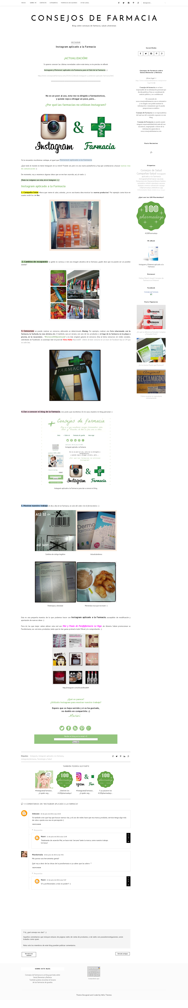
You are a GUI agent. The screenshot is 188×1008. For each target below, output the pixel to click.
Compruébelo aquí (93, 978)
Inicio (23, 3)
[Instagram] (128, 2)
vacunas (160, 179)
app (161, 188)
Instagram (75, 42)
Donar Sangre (161, 190)
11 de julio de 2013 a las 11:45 (57, 837)
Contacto (43, 3)
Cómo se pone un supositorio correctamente (151, 397)
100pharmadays (145, 188)
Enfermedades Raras (144, 190)
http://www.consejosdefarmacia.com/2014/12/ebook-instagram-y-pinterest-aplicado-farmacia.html (76, 76)
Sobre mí (33, 3)
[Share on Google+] (128, 756)
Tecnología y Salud (44, 759)
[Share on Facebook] (113, 756)
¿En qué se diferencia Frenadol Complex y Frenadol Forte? (151, 333)
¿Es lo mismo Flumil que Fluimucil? (151, 365)
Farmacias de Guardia (69, 3)
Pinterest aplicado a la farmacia (76, 159)
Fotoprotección (141, 181)
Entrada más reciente (29, 954)
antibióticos (155, 188)
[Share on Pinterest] (120, 756)
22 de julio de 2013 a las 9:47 (56, 880)
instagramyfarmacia (28, 759)
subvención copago (158, 185)
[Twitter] (123, 2)
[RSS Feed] (138, 2)
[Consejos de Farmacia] (151, 294)
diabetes (141, 185)
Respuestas (38, 830)
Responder (36, 824)
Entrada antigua (123, 954)
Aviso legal (85, 3)
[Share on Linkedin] (124, 756)
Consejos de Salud (151, 170)
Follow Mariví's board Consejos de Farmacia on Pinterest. (151, 279)
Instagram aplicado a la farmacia (50, 756)
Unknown (36, 814)
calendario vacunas (158, 183)
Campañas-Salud (146, 173)
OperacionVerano (153, 181)
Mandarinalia (37, 855)
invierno (147, 185)
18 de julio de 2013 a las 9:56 (53, 855)
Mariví (43, 836)
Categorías (54, 3)
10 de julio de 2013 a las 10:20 (51, 814)
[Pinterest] (133, 2)
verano (154, 190)
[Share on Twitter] (116, 756)
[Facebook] (119, 2)
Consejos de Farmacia (95, 19)
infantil (148, 183)
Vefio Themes (106, 995)
